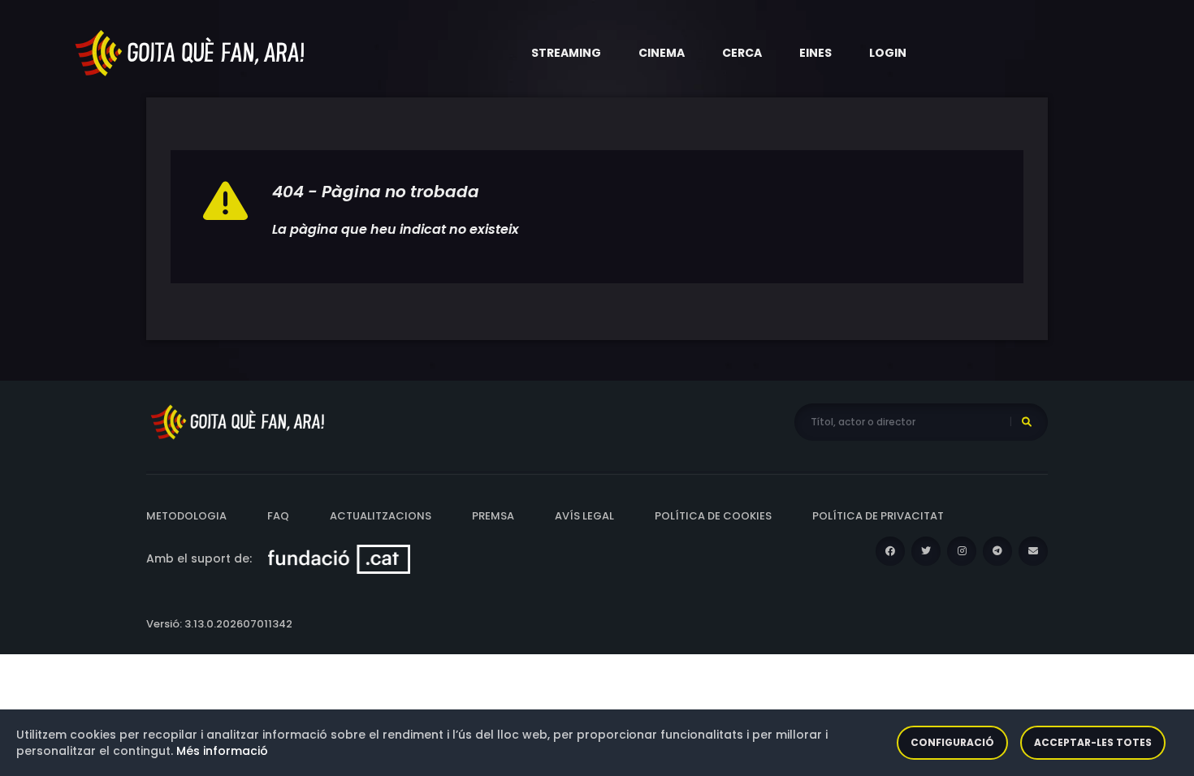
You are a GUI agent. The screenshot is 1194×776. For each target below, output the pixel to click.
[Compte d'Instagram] (961, 551)
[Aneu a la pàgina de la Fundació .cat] (339, 558)
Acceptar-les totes (1093, 742)
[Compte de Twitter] (926, 551)
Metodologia (186, 516)
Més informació (222, 751)
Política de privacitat (878, 516)
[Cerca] (1027, 422)
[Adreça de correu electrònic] (1033, 551)
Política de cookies (713, 516)
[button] (566, 52)
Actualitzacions (380, 516)
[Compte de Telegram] (997, 551)
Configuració (952, 742)
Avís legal (584, 516)
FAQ (278, 516)
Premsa (493, 516)
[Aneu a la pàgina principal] (191, 52)
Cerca (742, 53)
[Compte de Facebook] (890, 551)
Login (887, 53)
